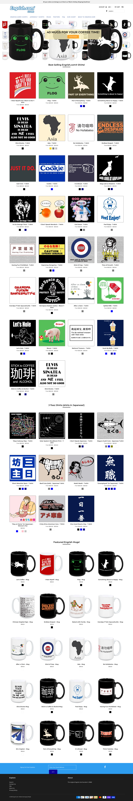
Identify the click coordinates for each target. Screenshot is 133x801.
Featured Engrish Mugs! (66, 542)
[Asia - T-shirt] (52, 127)
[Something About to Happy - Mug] (110, 563)
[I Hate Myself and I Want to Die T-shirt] (22, 85)
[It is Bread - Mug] (81, 733)
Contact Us (12, 784)
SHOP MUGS (73, 36)
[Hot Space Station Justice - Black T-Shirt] (52, 290)
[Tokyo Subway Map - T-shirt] (22, 425)
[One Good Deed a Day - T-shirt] (81, 508)
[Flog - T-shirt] (52, 85)
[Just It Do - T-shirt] (22, 168)
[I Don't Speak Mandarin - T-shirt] (52, 209)
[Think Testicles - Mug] (110, 733)
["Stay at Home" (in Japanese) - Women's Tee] (22, 508)
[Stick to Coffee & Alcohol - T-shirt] (22, 373)
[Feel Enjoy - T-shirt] (110, 209)
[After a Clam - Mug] (22, 648)
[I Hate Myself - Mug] (52, 563)
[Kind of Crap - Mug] (52, 648)
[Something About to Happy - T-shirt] (110, 85)
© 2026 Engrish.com (13, 796)
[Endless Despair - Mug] (52, 606)
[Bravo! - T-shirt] (52, 333)
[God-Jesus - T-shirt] (81, 209)
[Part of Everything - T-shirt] (81, 85)
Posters (56, 17)
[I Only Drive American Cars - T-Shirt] (52, 508)
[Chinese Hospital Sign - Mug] (22, 606)
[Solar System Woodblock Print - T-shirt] (52, 425)
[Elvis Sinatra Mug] (22, 690)
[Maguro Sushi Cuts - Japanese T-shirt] (110, 425)
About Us (12, 788)
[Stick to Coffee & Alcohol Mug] (52, 690)
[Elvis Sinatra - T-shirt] (22, 127)
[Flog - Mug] (81, 563)
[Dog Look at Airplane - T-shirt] (110, 168)
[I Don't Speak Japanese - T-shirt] (81, 425)
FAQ (63, 17)
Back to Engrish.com (86, 17)
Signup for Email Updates (27, 767)
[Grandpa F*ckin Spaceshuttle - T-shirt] (22, 290)
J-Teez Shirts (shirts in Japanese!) (66, 405)
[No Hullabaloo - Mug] (110, 648)
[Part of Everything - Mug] (52, 733)
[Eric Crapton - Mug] (22, 733)
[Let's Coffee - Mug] (22, 563)
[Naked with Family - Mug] (81, 606)
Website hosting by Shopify (25, 796)
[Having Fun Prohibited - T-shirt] (22, 249)
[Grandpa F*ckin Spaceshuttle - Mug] (110, 606)
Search (11, 782)
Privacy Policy (13, 790)
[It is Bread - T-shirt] (81, 168)
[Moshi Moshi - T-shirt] (81, 468)
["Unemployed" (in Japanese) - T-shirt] (110, 468)
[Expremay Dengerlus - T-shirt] (52, 249)
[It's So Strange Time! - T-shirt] (22, 209)
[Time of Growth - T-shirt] (110, 249)
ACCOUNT (102, 7)
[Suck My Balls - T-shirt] (110, 333)
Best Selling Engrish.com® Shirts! (66, 65)
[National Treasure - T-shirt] (81, 333)
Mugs (49, 17)
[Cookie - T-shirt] (52, 168)
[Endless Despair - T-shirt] (110, 127)
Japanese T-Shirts (37, 17)
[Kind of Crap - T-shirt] (81, 249)
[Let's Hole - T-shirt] (22, 333)
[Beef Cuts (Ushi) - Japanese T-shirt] (52, 468)
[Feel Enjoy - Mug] (81, 690)
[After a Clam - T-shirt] (81, 290)
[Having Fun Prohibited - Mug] (110, 690)
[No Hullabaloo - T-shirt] (81, 127)
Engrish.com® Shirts (19, 17)
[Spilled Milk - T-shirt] (110, 290)
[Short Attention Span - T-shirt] (22, 468)
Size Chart (71, 17)
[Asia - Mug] (81, 648)
